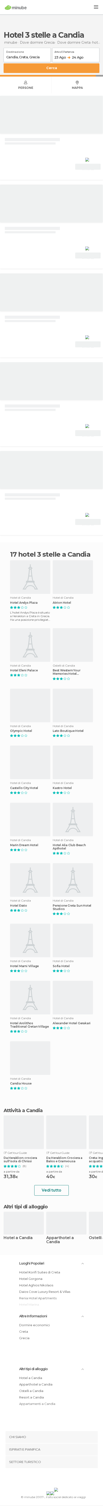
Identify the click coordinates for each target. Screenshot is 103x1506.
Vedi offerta (88, 167)
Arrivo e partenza (64, 51)
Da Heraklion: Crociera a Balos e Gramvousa (64, 1159)
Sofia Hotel (61, 966)
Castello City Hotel (24, 788)
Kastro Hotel (62, 788)
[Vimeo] (56, 1478)
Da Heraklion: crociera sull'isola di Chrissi (20, 1159)
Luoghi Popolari (31, 1263)
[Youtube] (62, 1478)
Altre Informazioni (33, 1316)
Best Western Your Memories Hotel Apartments (66, 672)
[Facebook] (44, 1478)
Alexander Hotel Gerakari (72, 1023)
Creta (23, 1331)
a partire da (11, 1171)
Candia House (21, 1083)
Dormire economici (34, 1325)
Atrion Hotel (62, 602)
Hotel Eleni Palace (24, 670)
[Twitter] (50, 1478)
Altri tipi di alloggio (33, 1369)
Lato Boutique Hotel (68, 731)
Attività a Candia (23, 1110)
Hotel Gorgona (30, 1279)
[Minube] (16, 7)
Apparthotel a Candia (60, 1240)
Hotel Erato (18, 905)
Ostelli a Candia (31, 1391)
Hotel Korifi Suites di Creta (39, 1272)
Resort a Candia (31, 1397)
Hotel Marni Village (24, 966)
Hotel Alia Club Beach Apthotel (69, 846)
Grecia (24, 1338)
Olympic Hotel (21, 731)
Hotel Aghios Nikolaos (36, 1285)
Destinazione (15, 51)
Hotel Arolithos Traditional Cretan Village (29, 1025)
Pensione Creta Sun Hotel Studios (72, 907)
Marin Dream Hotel (24, 845)
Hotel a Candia (18, 1238)
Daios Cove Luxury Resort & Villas (44, 1292)
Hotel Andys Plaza (24, 602)
